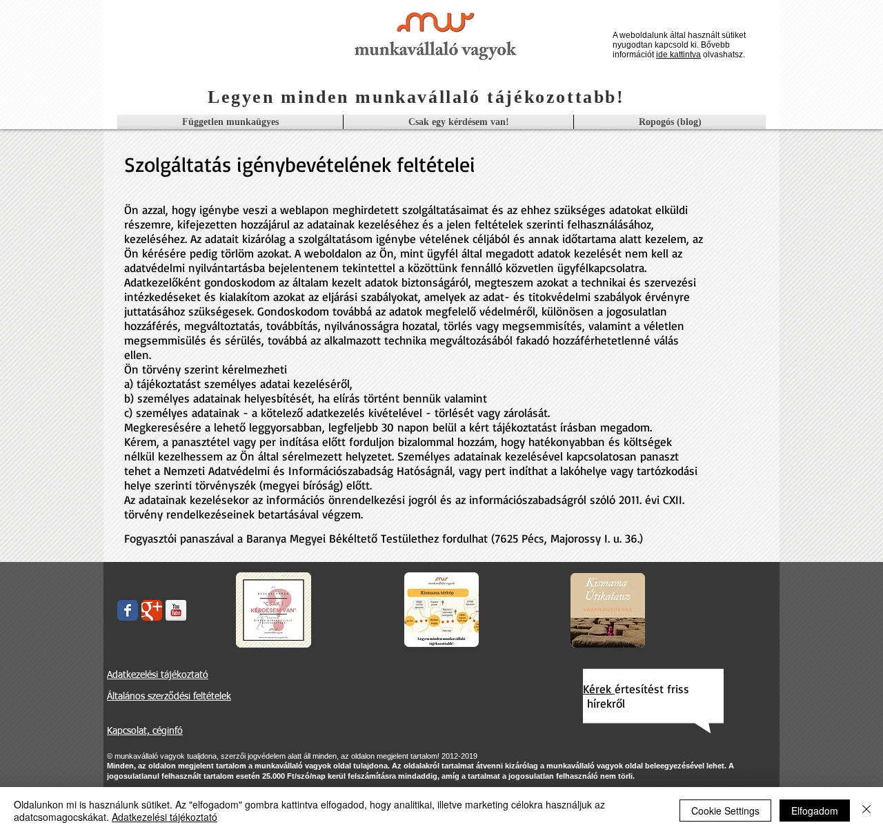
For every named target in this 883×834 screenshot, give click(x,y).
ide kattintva (678, 54)
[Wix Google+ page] (151, 610)
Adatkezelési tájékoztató (164, 817)
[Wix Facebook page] (127, 610)
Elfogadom (814, 810)
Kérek (599, 688)
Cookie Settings (725, 810)
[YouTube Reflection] (176, 610)
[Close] (866, 810)
